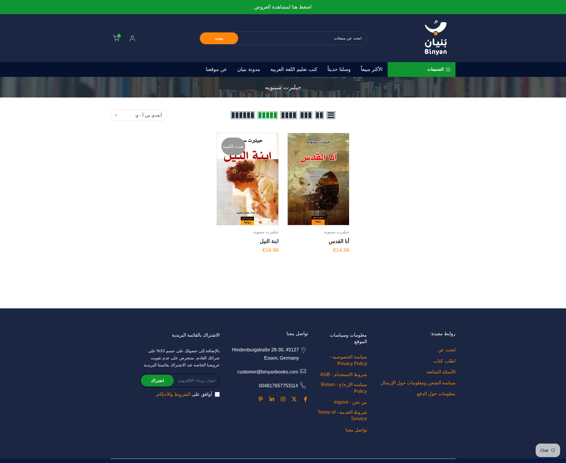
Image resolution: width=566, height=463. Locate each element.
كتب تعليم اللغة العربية (293, 69)
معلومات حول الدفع (436, 393)
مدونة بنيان (248, 69)
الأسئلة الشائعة (441, 371)
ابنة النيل (269, 241)
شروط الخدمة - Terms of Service (342, 415)
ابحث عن (446, 349)
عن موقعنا (216, 69)
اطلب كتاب (444, 360)
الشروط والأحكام (173, 394)
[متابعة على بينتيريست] (260, 399)
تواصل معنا (356, 429)
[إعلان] (283, 7)
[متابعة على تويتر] (294, 399)
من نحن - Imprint (350, 401)
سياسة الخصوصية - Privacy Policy (348, 360)
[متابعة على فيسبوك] (305, 399)
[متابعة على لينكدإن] (271, 399)
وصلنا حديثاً (339, 69)
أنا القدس (339, 241)
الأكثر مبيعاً (372, 69)
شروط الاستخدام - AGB (343, 374)
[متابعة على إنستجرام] (283, 399)
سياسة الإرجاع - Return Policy (344, 387)
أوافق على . (184, 394)
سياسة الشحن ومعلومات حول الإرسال (418, 382)
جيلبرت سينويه (336, 231)
